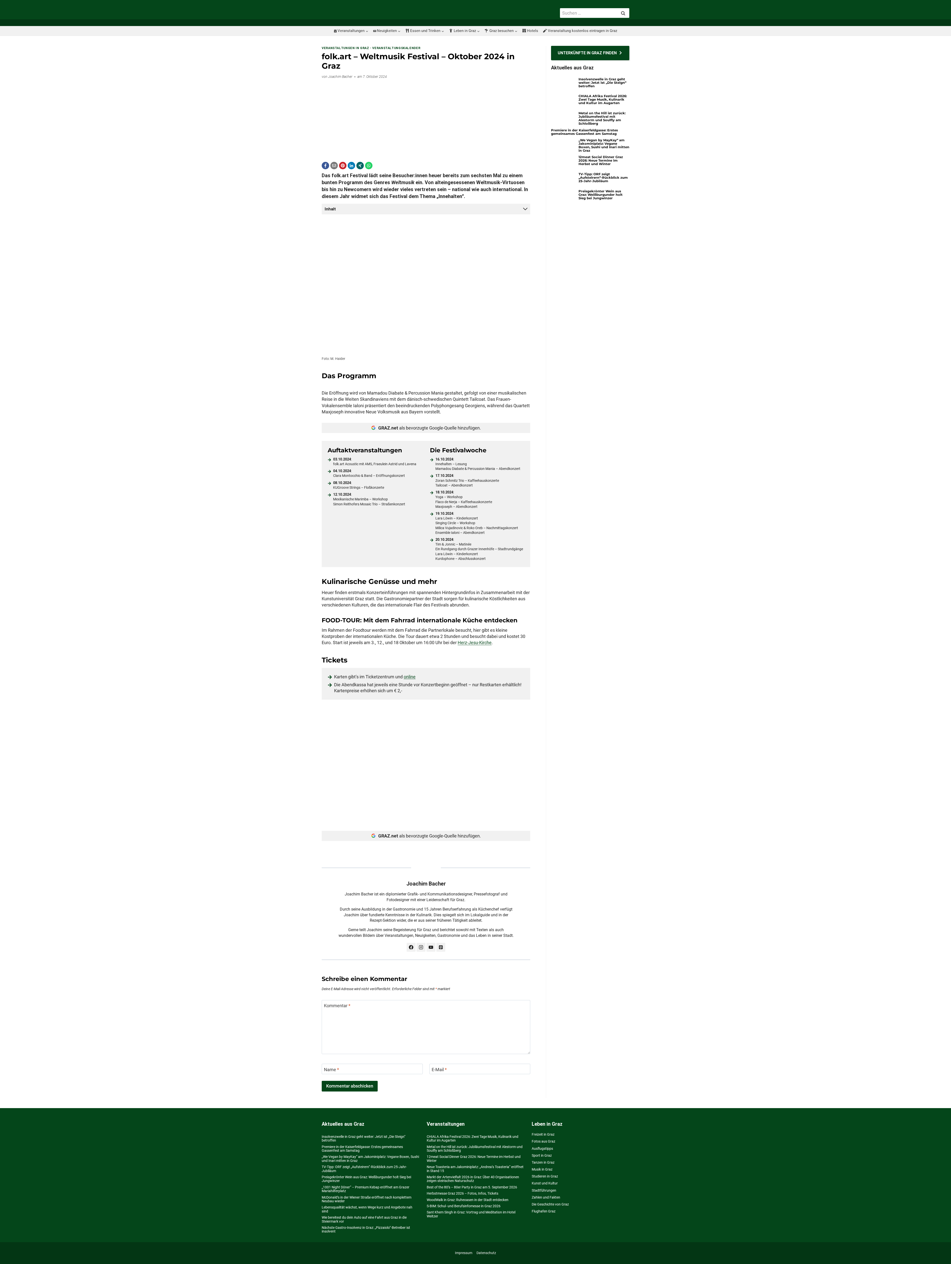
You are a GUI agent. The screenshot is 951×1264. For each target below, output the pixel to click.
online (410, 676)
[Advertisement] (426, 117)
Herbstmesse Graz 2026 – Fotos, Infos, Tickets (462, 1193)
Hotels (532, 31)
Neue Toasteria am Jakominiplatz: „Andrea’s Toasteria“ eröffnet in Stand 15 (475, 1169)
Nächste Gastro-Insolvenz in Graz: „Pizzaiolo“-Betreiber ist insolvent (366, 1229)
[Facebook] (325, 165)
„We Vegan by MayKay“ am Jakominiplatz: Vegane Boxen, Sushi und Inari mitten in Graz (604, 145)
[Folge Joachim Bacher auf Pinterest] (440, 947)
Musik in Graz (542, 1169)
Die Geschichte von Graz (550, 1204)
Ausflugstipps (542, 1148)
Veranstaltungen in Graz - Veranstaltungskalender (371, 48)
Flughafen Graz (543, 1211)
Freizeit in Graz (543, 1134)
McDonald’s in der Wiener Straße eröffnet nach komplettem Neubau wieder (366, 1199)
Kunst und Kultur (545, 1183)
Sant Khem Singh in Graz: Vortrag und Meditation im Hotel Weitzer (471, 1214)
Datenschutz (486, 1253)
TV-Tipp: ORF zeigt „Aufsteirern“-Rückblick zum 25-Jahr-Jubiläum (603, 177)
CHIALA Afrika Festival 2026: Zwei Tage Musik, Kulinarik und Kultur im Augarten (603, 99)
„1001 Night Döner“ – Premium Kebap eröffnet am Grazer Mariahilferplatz (365, 1189)
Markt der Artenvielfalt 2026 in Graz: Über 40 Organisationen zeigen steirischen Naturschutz (473, 1179)
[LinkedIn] (351, 165)
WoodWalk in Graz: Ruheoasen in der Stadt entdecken (467, 1200)
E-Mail (439, 1069)
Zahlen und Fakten (546, 1197)
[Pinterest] (342, 165)
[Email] (334, 165)
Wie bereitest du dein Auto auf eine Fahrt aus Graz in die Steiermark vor (364, 1219)
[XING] (360, 165)
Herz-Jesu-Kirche (475, 642)
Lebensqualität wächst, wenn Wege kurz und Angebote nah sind (367, 1209)
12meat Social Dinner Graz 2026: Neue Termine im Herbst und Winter (601, 160)
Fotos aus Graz (543, 1141)
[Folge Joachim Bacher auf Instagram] (421, 947)
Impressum (463, 1253)
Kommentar (337, 1005)
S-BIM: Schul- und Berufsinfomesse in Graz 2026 (464, 1206)
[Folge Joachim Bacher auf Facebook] (411, 947)
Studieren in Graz (545, 1176)
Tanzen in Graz (543, 1162)
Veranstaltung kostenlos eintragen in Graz (582, 31)
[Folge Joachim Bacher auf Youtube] (430, 947)
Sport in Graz (542, 1155)
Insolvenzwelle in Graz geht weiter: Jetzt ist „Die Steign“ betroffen (602, 82)
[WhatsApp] (368, 165)
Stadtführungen (544, 1190)
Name (331, 1069)
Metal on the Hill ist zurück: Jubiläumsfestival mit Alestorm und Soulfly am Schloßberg (602, 118)
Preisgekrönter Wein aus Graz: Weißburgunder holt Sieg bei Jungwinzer (601, 194)
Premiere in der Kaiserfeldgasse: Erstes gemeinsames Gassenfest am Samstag (584, 131)
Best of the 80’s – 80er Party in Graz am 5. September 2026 (472, 1187)
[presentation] (563, 84)
